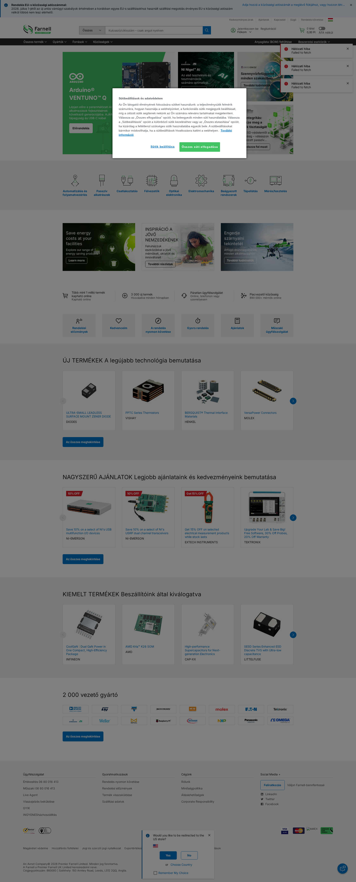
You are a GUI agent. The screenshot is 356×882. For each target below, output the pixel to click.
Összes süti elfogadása (200, 146)
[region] (179, 123)
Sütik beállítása (162, 146)
